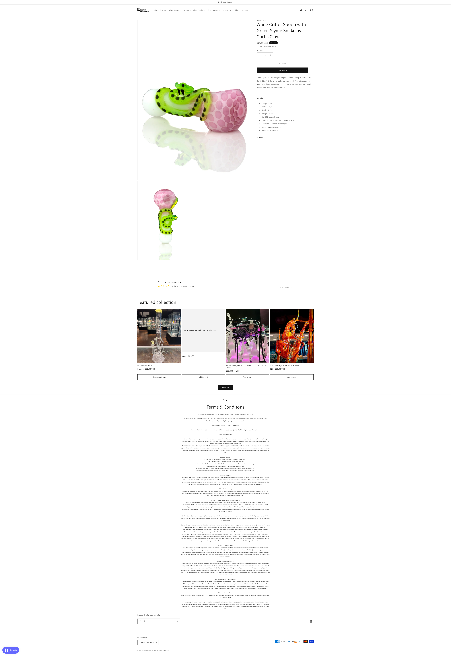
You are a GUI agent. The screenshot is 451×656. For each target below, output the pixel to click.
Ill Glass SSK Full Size (144, 366)
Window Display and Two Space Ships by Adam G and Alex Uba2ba (246, 367)
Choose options (159, 377)
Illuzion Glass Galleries (149, 650)
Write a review (286, 287)
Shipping (260, 46)
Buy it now (282, 70)
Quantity (259, 50)
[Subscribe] (177, 621)
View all (225, 387)
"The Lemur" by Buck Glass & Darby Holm (284, 366)
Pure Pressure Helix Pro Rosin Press (200, 330)
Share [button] (261, 138)
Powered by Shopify (163, 650)
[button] (175, 10)
